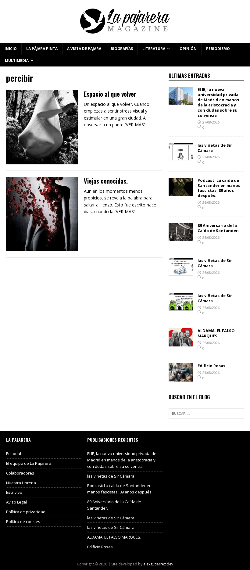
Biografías (122, 48)
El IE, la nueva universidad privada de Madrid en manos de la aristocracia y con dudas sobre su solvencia (218, 102)
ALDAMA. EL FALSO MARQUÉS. (216, 333)
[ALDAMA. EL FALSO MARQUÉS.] (181, 343)
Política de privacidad (25, 511)
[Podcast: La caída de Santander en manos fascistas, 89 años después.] (181, 192)
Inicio (11, 48)
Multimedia (17, 60)
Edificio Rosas (211, 365)
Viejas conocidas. (106, 180)
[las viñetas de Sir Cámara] (181, 157)
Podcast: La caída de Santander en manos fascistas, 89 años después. (219, 188)
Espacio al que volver (110, 94)
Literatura (153, 48)
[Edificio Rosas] (181, 378)
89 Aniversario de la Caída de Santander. (218, 228)
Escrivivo (14, 492)
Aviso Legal (16, 502)
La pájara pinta (42, 48)
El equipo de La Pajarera (28, 463)
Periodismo (218, 48)
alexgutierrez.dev (158, 564)
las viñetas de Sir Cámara (215, 147)
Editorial (13, 453)
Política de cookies (23, 521)
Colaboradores (20, 473)
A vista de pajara (84, 48)
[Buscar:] (206, 413)
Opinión (188, 48)
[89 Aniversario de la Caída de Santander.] (181, 238)
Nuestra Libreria (21, 483)
